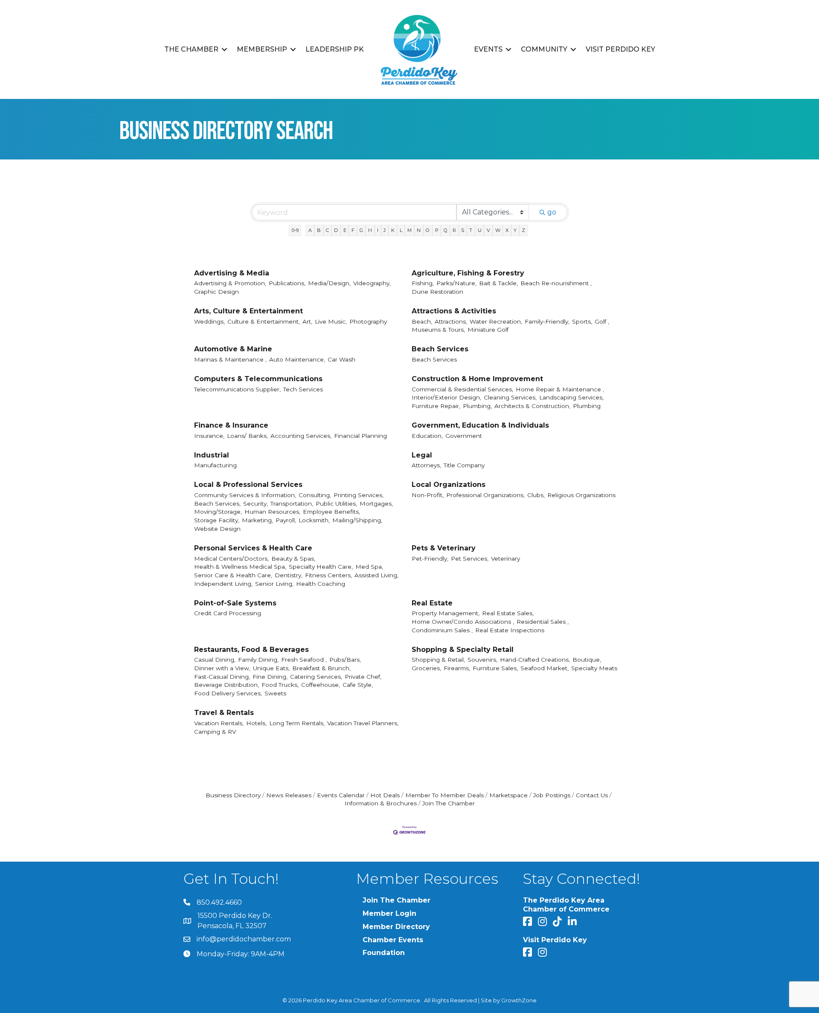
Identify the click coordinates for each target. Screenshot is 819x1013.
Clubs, (536, 495)
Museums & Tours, (438, 329)
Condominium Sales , (442, 630)
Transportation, (291, 503)
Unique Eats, (271, 668)
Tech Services (303, 389)
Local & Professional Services (248, 484)
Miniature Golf (488, 329)
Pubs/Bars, (345, 659)
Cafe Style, (358, 684)
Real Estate (432, 603)
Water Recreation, (496, 321)
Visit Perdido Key (620, 49)
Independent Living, (223, 583)
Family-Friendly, (547, 321)
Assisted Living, (376, 575)
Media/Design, (329, 283)
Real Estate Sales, (508, 613)
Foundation (384, 953)
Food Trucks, (280, 684)
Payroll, (286, 520)
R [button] (454, 230)
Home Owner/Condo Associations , (463, 621)
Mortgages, (376, 503)
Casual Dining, (214, 659)
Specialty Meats (594, 668)
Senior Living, (274, 583)
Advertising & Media (231, 273)
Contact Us (592, 795)
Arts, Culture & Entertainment (248, 311)
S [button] (462, 230)
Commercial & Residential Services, (462, 389)
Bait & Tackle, (498, 283)
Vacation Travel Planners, (362, 723)
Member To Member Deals (444, 795)
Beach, (422, 321)
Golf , (602, 321)
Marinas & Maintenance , (230, 359)
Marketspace (508, 795)
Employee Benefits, (331, 511)
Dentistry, (288, 575)
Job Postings (551, 795)
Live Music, (331, 321)
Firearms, (457, 668)
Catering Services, (316, 676)
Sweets (275, 693)
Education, (427, 435)
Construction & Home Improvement (477, 379)
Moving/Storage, (218, 511)
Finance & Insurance (231, 425)
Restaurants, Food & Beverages (251, 649)
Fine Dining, (270, 676)
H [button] (370, 230)
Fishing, (423, 283)
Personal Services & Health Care (253, 548)
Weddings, (209, 321)
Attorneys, (426, 465)
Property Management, (445, 613)
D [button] (336, 230)
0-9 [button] (295, 230)
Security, (255, 503)
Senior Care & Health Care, (233, 575)
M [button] (409, 230)
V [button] (488, 230)
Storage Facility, (216, 520)
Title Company (464, 465)
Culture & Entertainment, (263, 321)
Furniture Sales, (495, 668)
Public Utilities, (336, 503)
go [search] (551, 212)
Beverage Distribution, (226, 684)
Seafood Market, (544, 668)
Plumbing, (477, 405)
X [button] (506, 230)
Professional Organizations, (485, 495)
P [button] (437, 230)
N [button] (419, 230)
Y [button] (515, 230)
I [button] (377, 230)
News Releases (288, 795)
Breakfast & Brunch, (321, 668)
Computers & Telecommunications (258, 379)
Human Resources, (272, 511)
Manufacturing (215, 465)
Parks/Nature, (456, 283)
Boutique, (586, 659)
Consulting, (315, 495)
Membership (262, 49)
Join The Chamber (448, 803)
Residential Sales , (543, 621)
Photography (368, 321)
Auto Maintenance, (297, 359)
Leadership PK (334, 49)
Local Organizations (448, 484)
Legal (422, 455)
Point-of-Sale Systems (235, 603)
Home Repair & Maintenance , (560, 389)
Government (463, 435)
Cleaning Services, (510, 397)
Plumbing (587, 405)
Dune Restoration (437, 291)
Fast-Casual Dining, (222, 676)
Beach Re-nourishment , (556, 283)
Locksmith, (314, 520)
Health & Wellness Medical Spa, (240, 566)
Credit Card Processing (227, 613)
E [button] (344, 230)
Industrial (211, 455)
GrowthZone (519, 1000)
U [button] (480, 230)
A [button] (310, 230)
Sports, (582, 321)
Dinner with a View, (222, 668)
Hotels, (256, 723)
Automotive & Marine (233, 349)
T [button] (470, 230)
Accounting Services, (300, 435)
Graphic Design (216, 291)
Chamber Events (393, 940)
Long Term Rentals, (297, 723)
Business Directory (233, 795)
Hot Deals (385, 795)
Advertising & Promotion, (230, 283)
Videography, (372, 283)
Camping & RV (215, 731)
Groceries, (426, 668)
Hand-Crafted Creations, (535, 659)
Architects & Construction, (532, 405)
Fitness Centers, (328, 575)
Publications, (287, 283)
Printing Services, (358, 495)
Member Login (389, 913)
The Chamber (191, 49)
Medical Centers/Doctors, (231, 558)
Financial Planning (360, 435)
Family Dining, (258, 659)
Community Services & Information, (245, 495)
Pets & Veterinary (444, 548)
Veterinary (505, 558)
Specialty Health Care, (321, 566)
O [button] (428, 230)
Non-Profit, (428, 495)
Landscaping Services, (571, 397)
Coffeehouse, (320, 684)
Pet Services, (469, 558)
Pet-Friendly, (430, 558)
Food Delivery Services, (228, 693)
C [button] (327, 230)
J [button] (384, 230)
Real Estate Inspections (509, 630)
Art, (307, 321)
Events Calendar (341, 795)
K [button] (393, 230)
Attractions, (451, 321)
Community (544, 49)
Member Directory (396, 927)
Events (488, 49)
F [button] (352, 230)
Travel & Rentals (224, 713)
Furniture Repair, (436, 405)
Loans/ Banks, (247, 435)
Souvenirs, (482, 659)
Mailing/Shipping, (357, 520)
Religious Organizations (581, 495)
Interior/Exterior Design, (446, 397)
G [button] (361, 230)
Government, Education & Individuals (480, 425)
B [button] (319, 230)
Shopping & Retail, (438, 659)
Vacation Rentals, (219, 723)
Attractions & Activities (454, 311)
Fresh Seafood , (304, 659)
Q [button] (445, 230)
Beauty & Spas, (293, 558)
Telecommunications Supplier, (237, 389)
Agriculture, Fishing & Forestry (468, 273)
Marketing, (257, 520)
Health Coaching (320, 583)
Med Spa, (369, 566)
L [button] (401, 230)
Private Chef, (363, 676)
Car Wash (341, 359)
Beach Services (440, 349)
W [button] (497, 230)
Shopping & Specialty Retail (463, 649)
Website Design (217, 528)
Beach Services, (217, 503)
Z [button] (523, 230)
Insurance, (209, 435)
